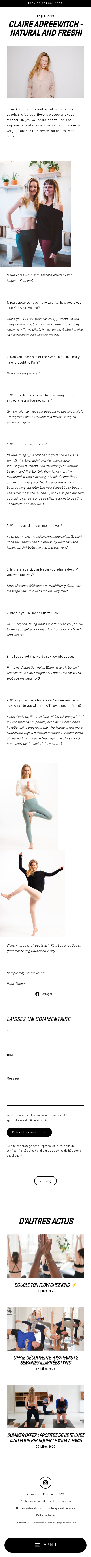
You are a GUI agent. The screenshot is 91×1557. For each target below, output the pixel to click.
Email (10, 1054)
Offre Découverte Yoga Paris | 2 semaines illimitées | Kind (45, 1360)
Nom (10, 1030)
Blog (47, 1181)
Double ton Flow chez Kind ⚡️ (45, 1285)
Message (13, 1078)
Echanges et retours (61, 1508)
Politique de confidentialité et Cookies (45, 1501)
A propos (33, 1494)
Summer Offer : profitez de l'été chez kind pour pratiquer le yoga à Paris (45, 1438)
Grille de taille (45, 1515)
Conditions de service (49, 1150)
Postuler (48, 1494)
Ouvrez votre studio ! (30, 1508)
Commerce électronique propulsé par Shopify (55, 1523)
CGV (61, 1494)
